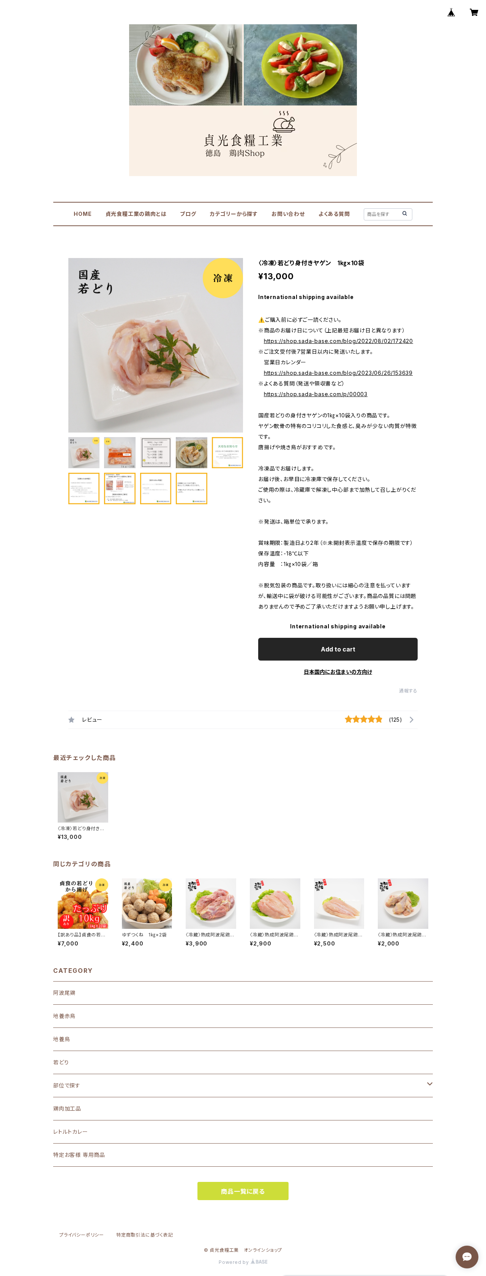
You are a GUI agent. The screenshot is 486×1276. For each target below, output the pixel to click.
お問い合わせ (288, 214)
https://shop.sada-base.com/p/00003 (316, 394)
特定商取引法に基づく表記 (144, 1235)
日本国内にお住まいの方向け (338, 672)
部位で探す (66, 1085)
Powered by (235, 1262)
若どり (61, 1062)
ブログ (188, 214)
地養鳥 (61, 1039)
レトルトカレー (70, 1131)
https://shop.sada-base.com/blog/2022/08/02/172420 (338, 341)
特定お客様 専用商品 (79, 1155)
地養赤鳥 (64, 1016)
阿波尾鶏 (64, 993)
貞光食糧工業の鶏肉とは (136, 214)
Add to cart (338, 649)
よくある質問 (334, 214)
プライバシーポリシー (81, 1235)
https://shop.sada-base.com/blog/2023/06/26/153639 (338, 373)
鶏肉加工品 (67, 1108)
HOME (83, 214)
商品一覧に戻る (243, 1191)
